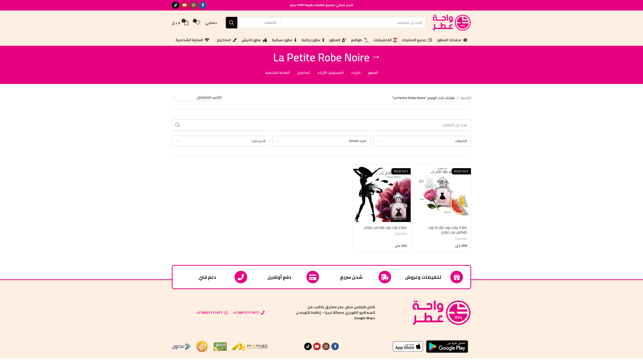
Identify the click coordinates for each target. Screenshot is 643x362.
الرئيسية (465, 98)
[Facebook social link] (202, 5)
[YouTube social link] (184, 5)
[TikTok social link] (175, 5)
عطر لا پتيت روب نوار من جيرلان (385, 227)
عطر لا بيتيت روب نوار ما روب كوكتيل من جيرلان (447, 230)
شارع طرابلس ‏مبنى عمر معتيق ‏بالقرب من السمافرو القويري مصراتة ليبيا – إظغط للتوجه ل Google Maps (335, 313)
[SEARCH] (231, 22)
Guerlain (461, 239)
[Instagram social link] (193, 5)
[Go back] (376, 57)
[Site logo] (451, 22)
